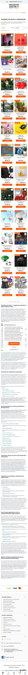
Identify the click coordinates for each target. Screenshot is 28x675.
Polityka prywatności (14, 349)
